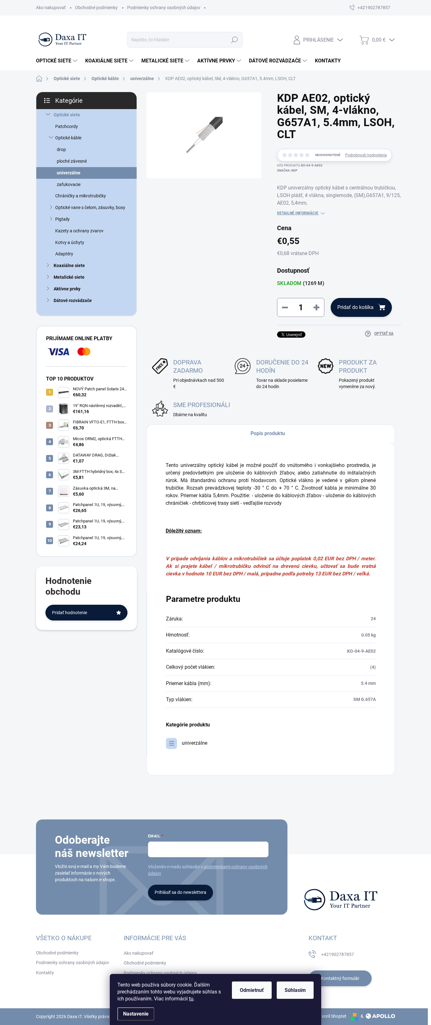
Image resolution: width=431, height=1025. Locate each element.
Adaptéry (64, 253)
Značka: (287, 170)
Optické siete (67, 114)
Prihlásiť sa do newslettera (180, 892)
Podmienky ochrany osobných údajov (163, 7)
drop (61, 149)
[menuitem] (57, 60)
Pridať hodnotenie (69, 612)
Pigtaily (62, 219)
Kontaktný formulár (340, 978)
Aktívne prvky (67, 288)
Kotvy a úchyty (69, 242)
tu (191, 999)
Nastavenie (136, 1014)
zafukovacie (68, 184)
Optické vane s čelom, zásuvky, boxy (90, 207)
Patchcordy (66, 126)
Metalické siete (69, 277)
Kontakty (45, 972)
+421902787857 (337, 954)
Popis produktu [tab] (268, 433)
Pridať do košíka (355, 307)
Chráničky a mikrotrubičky (80, 195)
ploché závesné (72, 161)
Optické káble (68, 137)
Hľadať (234, 39)
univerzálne (68, 172)
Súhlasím (295, 990)
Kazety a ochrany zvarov (79, 230)
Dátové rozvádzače (73, 300)
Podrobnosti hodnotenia (366, 155)
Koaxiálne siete (69, 265)
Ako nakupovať (51, 7)
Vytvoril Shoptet (330, 1016)
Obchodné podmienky (96, 7)
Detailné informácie (297, 213)
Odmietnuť (252, 990)
